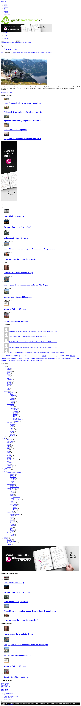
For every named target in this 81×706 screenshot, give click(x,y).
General (6, 537)
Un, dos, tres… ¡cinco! (10, 49)
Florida (15, 414)
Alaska (12, 405)
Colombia (12, 429)
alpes (22, 52)
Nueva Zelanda (11, 541)
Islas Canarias (16, 497)
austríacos (30, 52)
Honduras (12, 398)
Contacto (6, 38)
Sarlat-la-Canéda (17, 500)
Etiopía (9, 374)
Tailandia (9, 462)
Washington (16, 421)
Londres (38, 358)
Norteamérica (10, 404)
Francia (3, 358)
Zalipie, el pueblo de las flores (16, 321)
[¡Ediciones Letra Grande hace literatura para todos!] (26, 31)
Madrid (49, 358)
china (44, 355)
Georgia (12, 517)
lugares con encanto (43, 358)
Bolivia (12, 425)
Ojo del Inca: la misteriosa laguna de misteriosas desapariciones (30, 249)
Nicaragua (12, 401)
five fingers (36, 52)
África (5, 4)
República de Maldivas (12, 459)
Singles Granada (5, 687)
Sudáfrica (9, 384)
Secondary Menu (5, 32)
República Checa (14, 487)
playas (17, 360)
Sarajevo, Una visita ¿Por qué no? (17, 227)
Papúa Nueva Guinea (12, 542)
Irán (8, 449)
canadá (38, 355)
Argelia (9, 368)
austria (25, 52)
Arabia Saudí (10, 441)
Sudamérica (10, 422)
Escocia (15, 505)
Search (17, 41)
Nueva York (16, 418)
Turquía (32, 360)
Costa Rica (13, 395)
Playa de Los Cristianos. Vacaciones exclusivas (22, 139)
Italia (11, 501)
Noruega (12, 481)
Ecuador (12, 431)
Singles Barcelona (5, 686)
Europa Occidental (11, 488)
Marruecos (9, 379)
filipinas (76, 355)
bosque (32, 355)
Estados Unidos (64, 355)
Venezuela (12, 435)
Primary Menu (4, 1)
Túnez (8, 388)
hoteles (16, 358)
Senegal (9, 382)
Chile (11, 428)
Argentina (12, 424)
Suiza (11, 511)
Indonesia (9, 448)
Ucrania (12, 531)
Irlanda (15, 510)
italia (28, 358)
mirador (45, 52)
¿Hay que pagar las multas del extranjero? (21, 259)
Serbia (11, 528)
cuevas (47, 355)
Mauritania (9, 381)
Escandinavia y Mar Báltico (14, 472)
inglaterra (20, 358)
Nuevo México (17, 419)
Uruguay (12, 434)
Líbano (9, 457)
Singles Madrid (4, 685)
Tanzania (9, 386)
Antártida (6, 7)
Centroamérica (10, 392)
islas (24, 358)
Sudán (8, 385)
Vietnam (9, 467)
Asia (5, 8)
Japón (8, 452)
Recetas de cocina (8, 693)
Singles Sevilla (4, 690)
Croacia (12, 494)
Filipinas (9, 445)
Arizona (15, 409)
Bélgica (12, 492)
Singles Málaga (4, 689)
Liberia (9, 375)
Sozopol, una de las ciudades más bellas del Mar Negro (26, 285)
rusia (28, 360)
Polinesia (9, 544)
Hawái (15, 415)
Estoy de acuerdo (9, 704)
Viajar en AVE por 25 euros (15, 309)
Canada (12, 406)
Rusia (11, 527)
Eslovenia (12, 485)
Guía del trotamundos (15, 701)
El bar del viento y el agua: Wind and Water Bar (23, 112)
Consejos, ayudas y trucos (10, 694)
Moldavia (12, 521)
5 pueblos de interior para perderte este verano (23, 120)
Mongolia (9, 458)
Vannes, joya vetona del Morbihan (17, 297)
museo (53, 358)
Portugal (21, 360)
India (8, 447)
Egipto (8, 372)
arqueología (17, 355)
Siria (8, 461)
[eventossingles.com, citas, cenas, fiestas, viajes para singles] (16, 42)
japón (31, 358)
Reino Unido (13, 504)
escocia (53, 355)
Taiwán (9, 464)
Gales (14, 507)
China (8, 444)
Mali (8, 378)
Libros (5, 37)
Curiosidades (7, 14)
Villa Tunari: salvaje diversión (16, 238)
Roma (25, 360)
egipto (51, 355)
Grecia (11, 518)
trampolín (50, 52)
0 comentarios (16, 52)
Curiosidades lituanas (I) (14, 216)
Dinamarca (13, 474)
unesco (36, 360)
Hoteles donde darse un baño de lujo (18, 273)
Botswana (9, 371)
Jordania (9, 454)
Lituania (12, 479)
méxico (59, 358)
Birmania (9, 442)
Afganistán (9, 439)
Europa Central (11, 484)
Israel (8, 451)
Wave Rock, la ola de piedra (15, 130)
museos (56, 358)
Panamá (12, 402)
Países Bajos (10, 532)
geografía (7, 358)
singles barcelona (8, 697)
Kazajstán (9, 455)
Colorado (15, 412)
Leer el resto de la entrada (7, 92)
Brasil (35, 355)
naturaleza (63, 358)
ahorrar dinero (3, 355)
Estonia (12, 475)
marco (41, 52)
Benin (8, 369)
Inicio (5, 35)
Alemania (12, 489)
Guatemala (13, 396)
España (57, 355)
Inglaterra (15, 508)
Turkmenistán (10, 465)
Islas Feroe (13, 478)
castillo (41, 355)
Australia (9, 540)
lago (34, 358)
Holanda (11, 358)
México (12, 399)
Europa (5, 9)
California (15, 411)
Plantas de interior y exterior (11, 696)
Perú (11, 432)
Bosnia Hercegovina (15, 514)
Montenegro (13, 522)
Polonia (12, 524)
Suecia (11, 482)
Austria (12, 491)
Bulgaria (12, 515)
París (67, 358)
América (6, 5)
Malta (11, 520)
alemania (9, 355)
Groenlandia (13, 477)
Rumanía (12, 525)
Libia (8, 376)
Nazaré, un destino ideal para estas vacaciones (22, 103)
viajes (41, 360)
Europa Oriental (11, 512)
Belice (11, 394)
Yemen (8, 389)
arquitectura (24, 355)
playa (14, 360)
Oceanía (6, 11)
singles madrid (7, 699)
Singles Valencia (5, 683)
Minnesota (16, 416)
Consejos (6, 12)
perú (12, 360)
